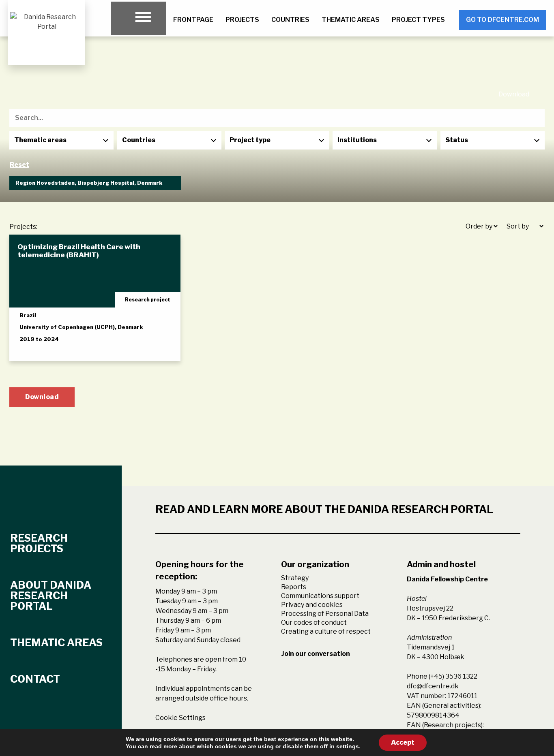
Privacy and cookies (312, 605)
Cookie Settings (180, 718)
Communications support (320, 596)
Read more (45, 347)
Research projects (39, 543)
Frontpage (193, 19)
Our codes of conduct (314, 622)
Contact (35, 679)
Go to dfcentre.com (502, 19)
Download (513, 94)
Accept (402, 742)
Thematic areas (351, 19)
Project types (418, 19)
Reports (293, 587)
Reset (19, 165)
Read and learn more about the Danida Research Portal (324, 509)
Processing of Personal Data (325, 613)
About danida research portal (50, 595)
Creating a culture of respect (326, 631)
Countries (290, 19)
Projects (242, 19)
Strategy (295, 578)
